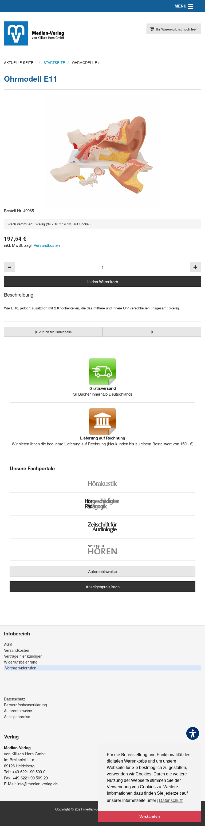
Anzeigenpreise (17, 716)
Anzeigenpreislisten (103, 586)
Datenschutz (14, 699)
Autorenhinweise (102, 571)
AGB (8, 644)
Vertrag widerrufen (20, 667)
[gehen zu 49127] (151, 332)
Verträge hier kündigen (23, 656)
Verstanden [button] (149, 816)
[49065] (102, 151)
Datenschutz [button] (171, 800)
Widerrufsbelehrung (20, 662)
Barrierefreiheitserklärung (25, 704)
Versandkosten (47, 245)
